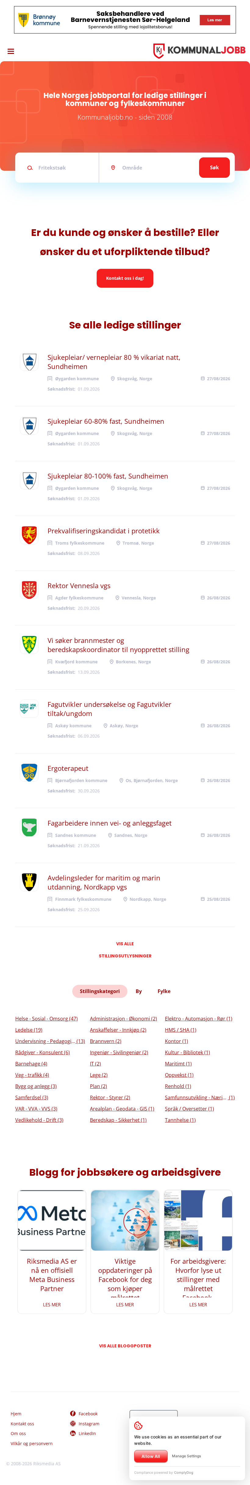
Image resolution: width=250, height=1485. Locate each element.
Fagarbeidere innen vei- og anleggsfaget (110, 822)
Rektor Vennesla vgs (79, 585)
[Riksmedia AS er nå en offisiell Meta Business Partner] (52, 1220)
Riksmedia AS (47, 1463)
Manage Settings (186, 1456)
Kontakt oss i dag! (125, 278)
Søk (214, 167)
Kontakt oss (22, 1424)
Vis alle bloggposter (125, 1346)
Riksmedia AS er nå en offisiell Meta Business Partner (52, 1274)
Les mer (52, 1304)
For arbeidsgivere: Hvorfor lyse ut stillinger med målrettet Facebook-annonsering (198, 1283)
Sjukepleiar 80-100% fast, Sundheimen (108, 475)
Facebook (88, 1414)
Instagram (89, 1424)
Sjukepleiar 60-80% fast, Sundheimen (106, 421)
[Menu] (11, 51)
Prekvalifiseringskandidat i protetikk (104, 530)
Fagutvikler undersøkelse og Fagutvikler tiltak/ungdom (109, 709)
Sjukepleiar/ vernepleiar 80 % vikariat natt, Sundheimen (114, 362)
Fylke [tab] (164, 991)
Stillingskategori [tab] (100, 991)
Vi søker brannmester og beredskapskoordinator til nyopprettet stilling (118, 645)
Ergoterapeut (68, 768)
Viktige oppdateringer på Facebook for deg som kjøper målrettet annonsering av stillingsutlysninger (125, 1288)
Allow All (150, 1456)
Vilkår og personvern (32, 1443)
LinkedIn (87, 1433)
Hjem (16, 1414)
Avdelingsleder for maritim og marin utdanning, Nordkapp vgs (104, 882)
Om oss (18, 1433)
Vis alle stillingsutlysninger (125, 945)
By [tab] (139, 991)
